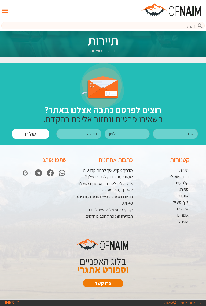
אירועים (183, 208)
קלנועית (182, 183)
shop (12, 303)
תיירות (184, 170)
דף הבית (109, 50)
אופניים (183, 215)
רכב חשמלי (179, 176)
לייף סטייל (181, 202)
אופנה (184, 221)
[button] (5, 11)
